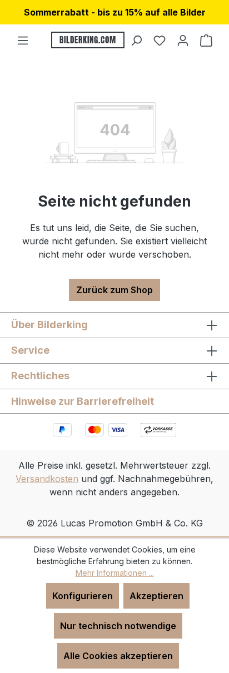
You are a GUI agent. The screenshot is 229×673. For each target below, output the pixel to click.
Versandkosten (47, 478)
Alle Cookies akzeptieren (118, 655)
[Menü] (22, 40)
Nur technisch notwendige (118, 625)
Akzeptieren (156, 595)
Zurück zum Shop (114, 289)
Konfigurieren (82, 595)
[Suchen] (136, 40)
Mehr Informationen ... (115, 572)
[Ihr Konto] (183, 40)
